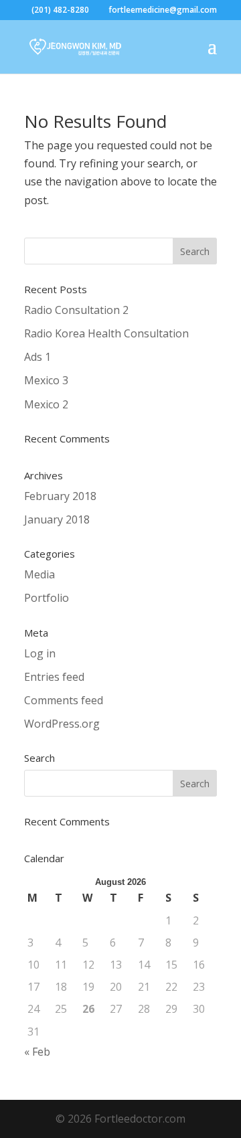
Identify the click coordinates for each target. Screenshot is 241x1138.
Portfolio (46, 597)
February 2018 (60, 496)
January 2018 (57, 519)
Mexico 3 (46, 380)
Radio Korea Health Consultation (106, 333)
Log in (40, 653)
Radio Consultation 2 (76, 310)
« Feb (37, 1051)
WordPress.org (62, 723)
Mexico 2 (46, 404)
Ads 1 (37, 356)
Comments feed (63, 700)
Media (39, 574)
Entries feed (54, 676)
